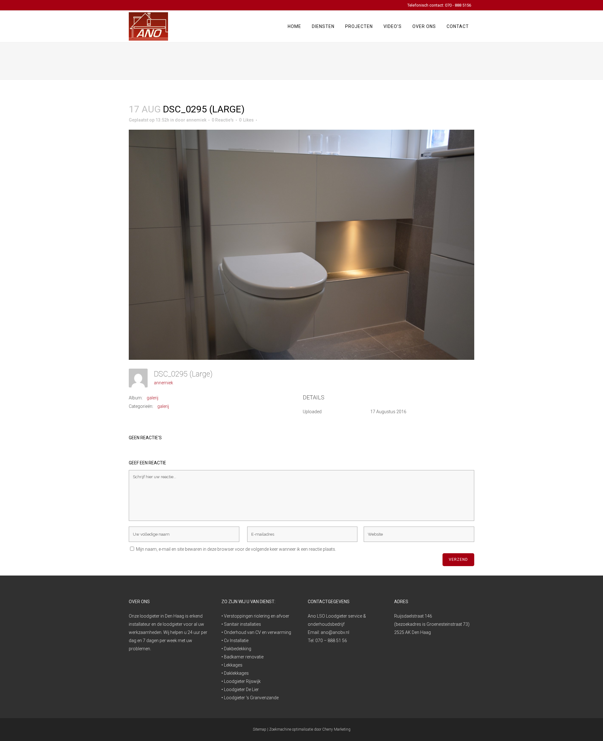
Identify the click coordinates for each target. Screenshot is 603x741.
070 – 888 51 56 (331, 640)
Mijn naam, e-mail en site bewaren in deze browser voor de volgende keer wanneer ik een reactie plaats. (236, 549)
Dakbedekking (237, 648)
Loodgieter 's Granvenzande (251, 697)
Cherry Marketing (336, 729)
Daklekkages (236, 673)
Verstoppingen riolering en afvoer (256, 616)
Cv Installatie (236, 640)
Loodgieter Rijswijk (242, 681)
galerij (152, 397)
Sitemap (259, 729)
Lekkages (233, 665)
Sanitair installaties (242, 624)
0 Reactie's (223, 119)
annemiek (196, 119)
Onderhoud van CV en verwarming (257, 632)
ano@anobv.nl (335, 632)
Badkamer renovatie (243, 656)
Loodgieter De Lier (241, 689)
